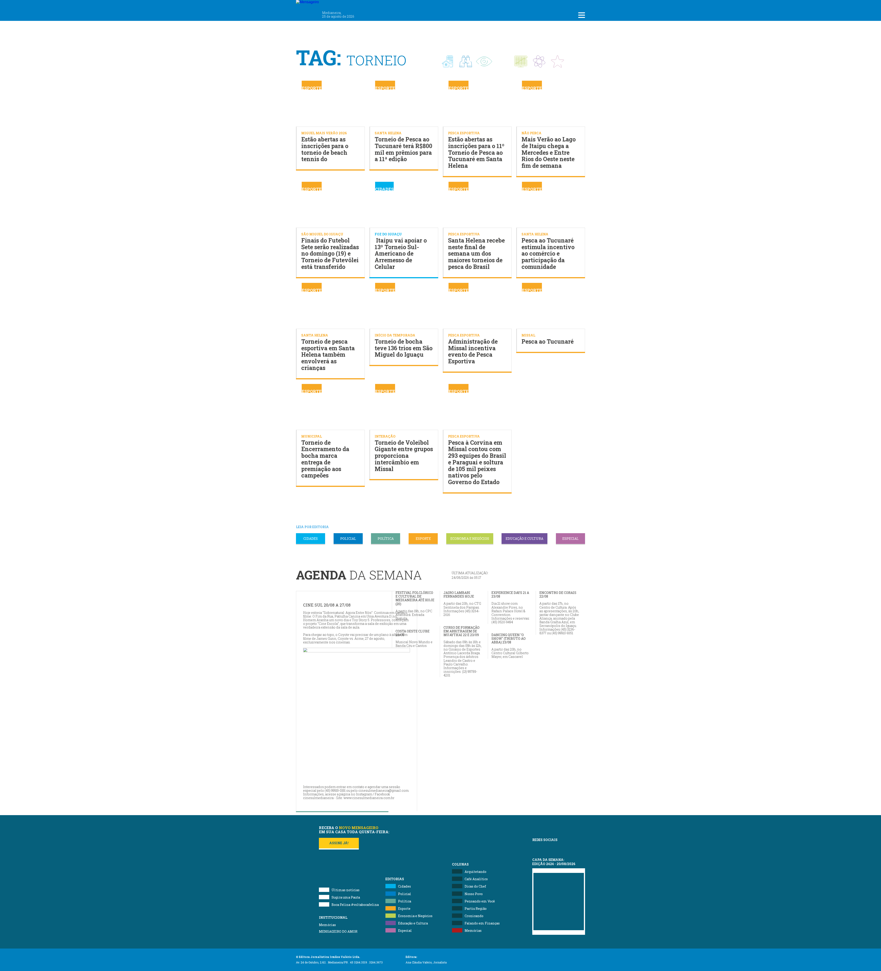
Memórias (327, 925)
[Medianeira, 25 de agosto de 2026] (335, 4)
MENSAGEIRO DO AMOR (338, 931)
